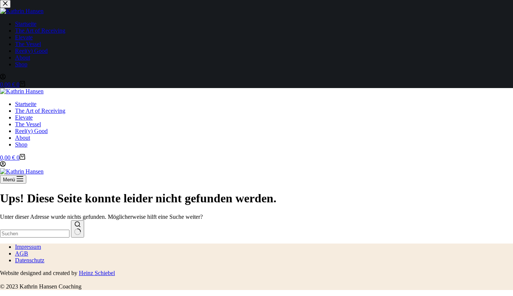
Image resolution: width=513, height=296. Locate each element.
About (22, 138)
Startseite (25, 104)
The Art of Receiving (40, 111)
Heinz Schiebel (97, 273)
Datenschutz (29, 260)
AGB (21, 253)
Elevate (24, 117)
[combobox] (34, 234)
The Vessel (28, 124)
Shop (21, 144)
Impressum (28, 247)
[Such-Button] (77, 229)
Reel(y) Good (31, 131)
